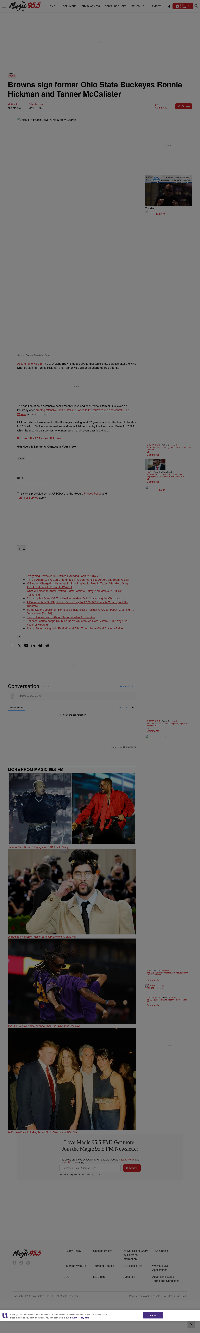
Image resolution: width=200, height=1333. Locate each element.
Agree (153, 1315)
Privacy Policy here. (80, 1317)
